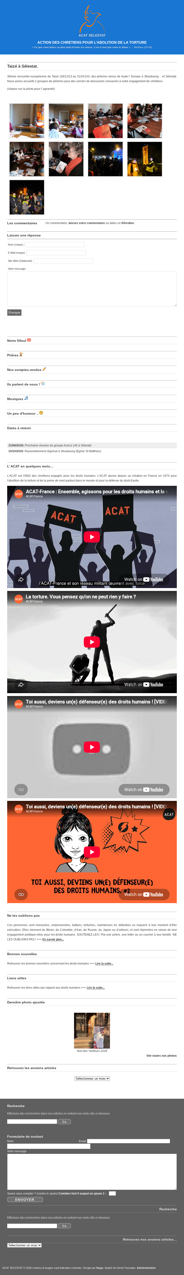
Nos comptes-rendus (24, 370)
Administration (146, 1267)
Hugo (99, 1267)
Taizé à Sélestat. (22, 66)
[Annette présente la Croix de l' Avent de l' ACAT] (105, 139)
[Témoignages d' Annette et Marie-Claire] (26, 177)
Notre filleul (16, 341)
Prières (12, 355)
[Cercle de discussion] (66, 139)
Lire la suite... (104, 963)
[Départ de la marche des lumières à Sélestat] (105, 177)
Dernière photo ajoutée (26, 1002)
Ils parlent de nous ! (23, 384)
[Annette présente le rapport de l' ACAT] (66, 177)
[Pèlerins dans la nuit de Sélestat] (26, 215)
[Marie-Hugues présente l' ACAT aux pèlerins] (26, 139)
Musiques (15, 399)
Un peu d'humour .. (22, 413)
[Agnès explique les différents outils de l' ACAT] (144, 139)
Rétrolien (127, 223)
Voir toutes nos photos (161, 1055)
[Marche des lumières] (144, 177)
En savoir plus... (53, 939)
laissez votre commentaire (87, 223)
